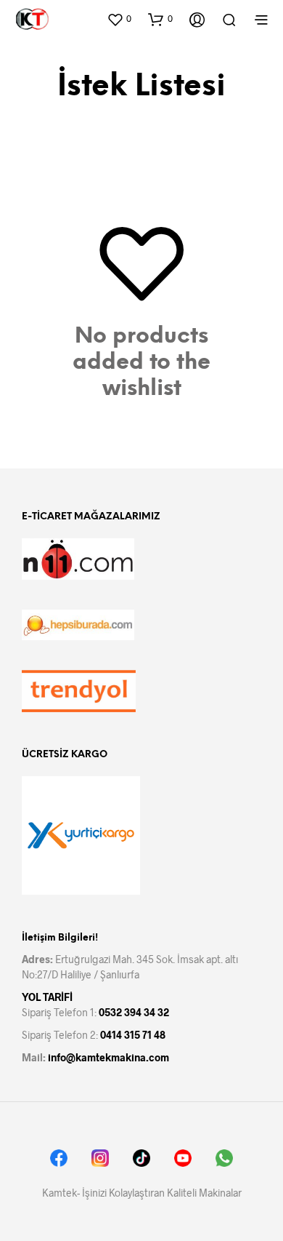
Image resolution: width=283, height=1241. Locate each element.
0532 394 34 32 (134, 1012)
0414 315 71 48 (132, 1035)
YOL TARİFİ (47, 997)
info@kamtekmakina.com (108, 1057)
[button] (119, 19)
